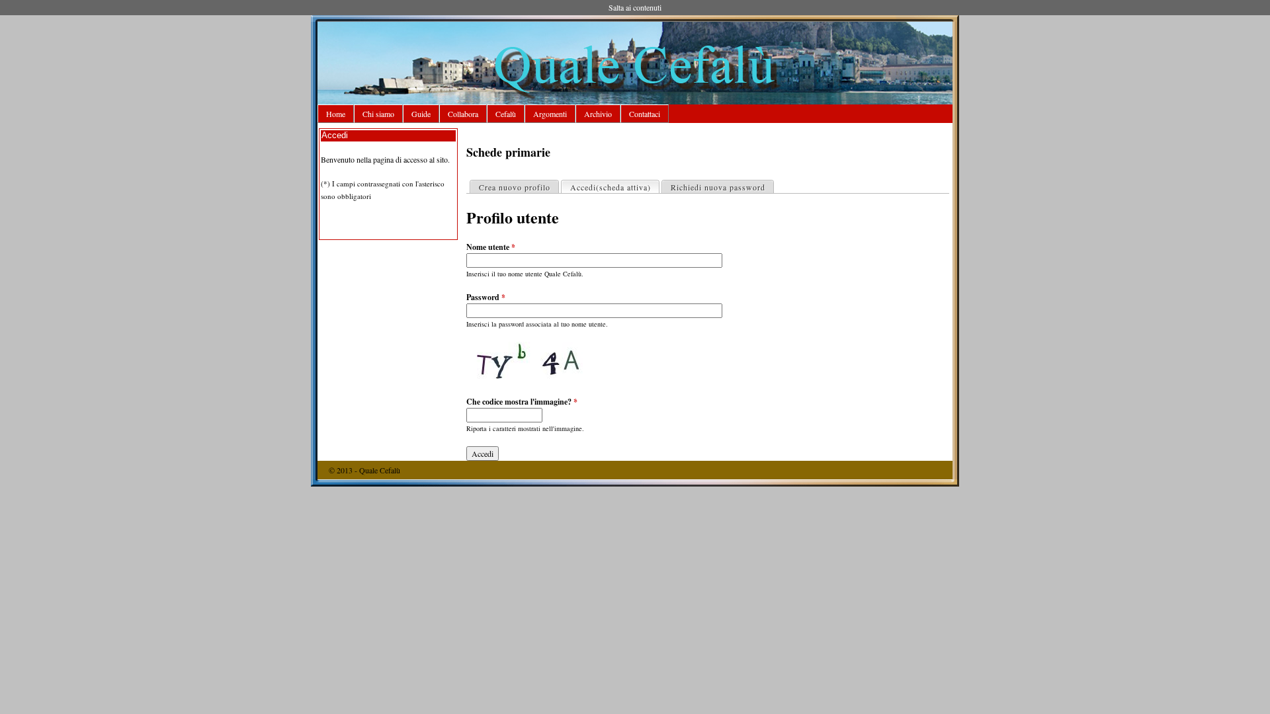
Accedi (610, 187)
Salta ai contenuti (635, 7)
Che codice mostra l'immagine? (521, 401)
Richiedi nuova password (718, 187)
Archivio (598, 113)
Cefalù (505, 113)
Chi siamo (378, 113)
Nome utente (490, 247)
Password (485, 297)
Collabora (463, 113)
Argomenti (550, 113)
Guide (421, 113)
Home (335, 113)
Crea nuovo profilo (514, 187)
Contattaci (644, 113)
